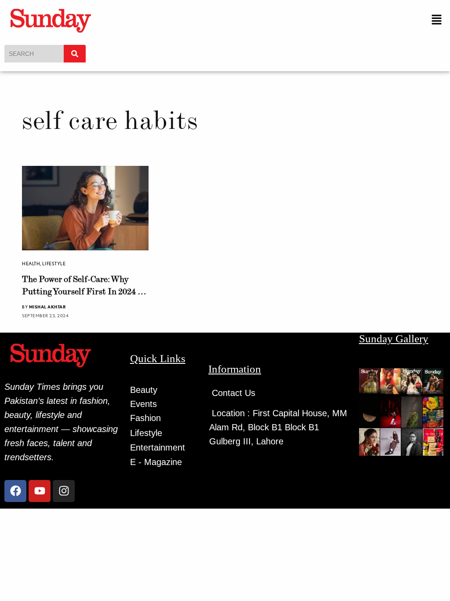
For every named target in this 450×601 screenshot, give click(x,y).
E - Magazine (156, 462)
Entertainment (157, 447)
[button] (437, 20)
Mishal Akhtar (47, 306)
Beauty (143, 390)
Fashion (145, 418)
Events (143, 404)
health (31, 263)
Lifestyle (53, 263)
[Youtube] (40, 491)
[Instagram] (64, 491)
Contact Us (233, 393)
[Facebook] (15, 491)
